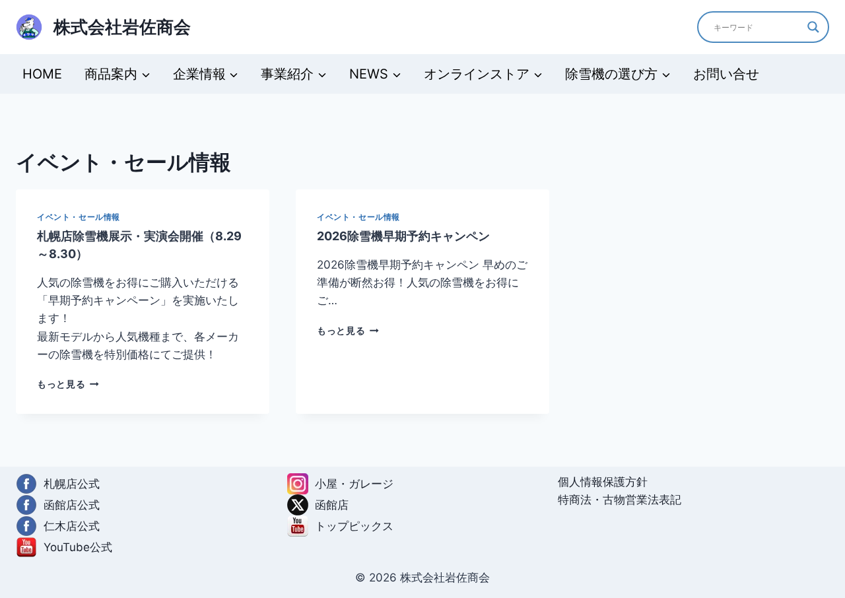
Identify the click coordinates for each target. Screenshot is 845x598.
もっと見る (68, 384)
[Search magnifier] (813, 27)
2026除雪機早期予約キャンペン (403, 236)
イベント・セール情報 (78, 217)
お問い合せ (726, 74)
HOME (42, 74)
